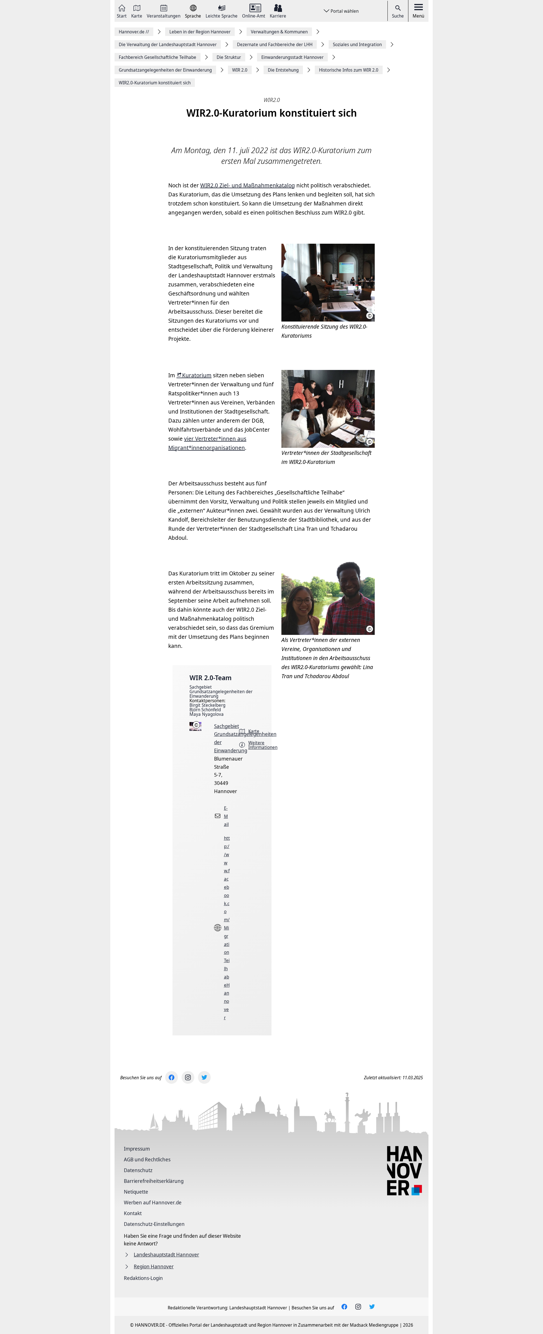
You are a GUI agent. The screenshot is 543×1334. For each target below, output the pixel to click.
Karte (136, 15)
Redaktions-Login (143, 1278)
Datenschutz (138, 1170)
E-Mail (226, 816)
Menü (418, 16)
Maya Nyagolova (206, 714)
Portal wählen (345, 11)
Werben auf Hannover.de (153, 1202)
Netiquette (136, 1191)
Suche (398, 16)
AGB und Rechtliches (147, 1159)
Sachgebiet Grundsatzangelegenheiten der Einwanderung (221, 691)
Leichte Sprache (222, 15)
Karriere (278, 15)
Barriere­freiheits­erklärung (154, 1180)
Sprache (193, 15)
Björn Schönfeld (205, 709)
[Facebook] (171, 1077)
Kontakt (133, 1213)
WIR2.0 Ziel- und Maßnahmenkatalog (247, 185)
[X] (204, 1077)
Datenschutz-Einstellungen (154, 1223)
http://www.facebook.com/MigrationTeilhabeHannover (227, 928)
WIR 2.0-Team (210, 677)
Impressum (137, 1148)
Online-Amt (253, 15)
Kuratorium (197, 375)
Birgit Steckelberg (207, 705)
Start (122, 15)
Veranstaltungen (163, 15)
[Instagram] (188, 1077)
